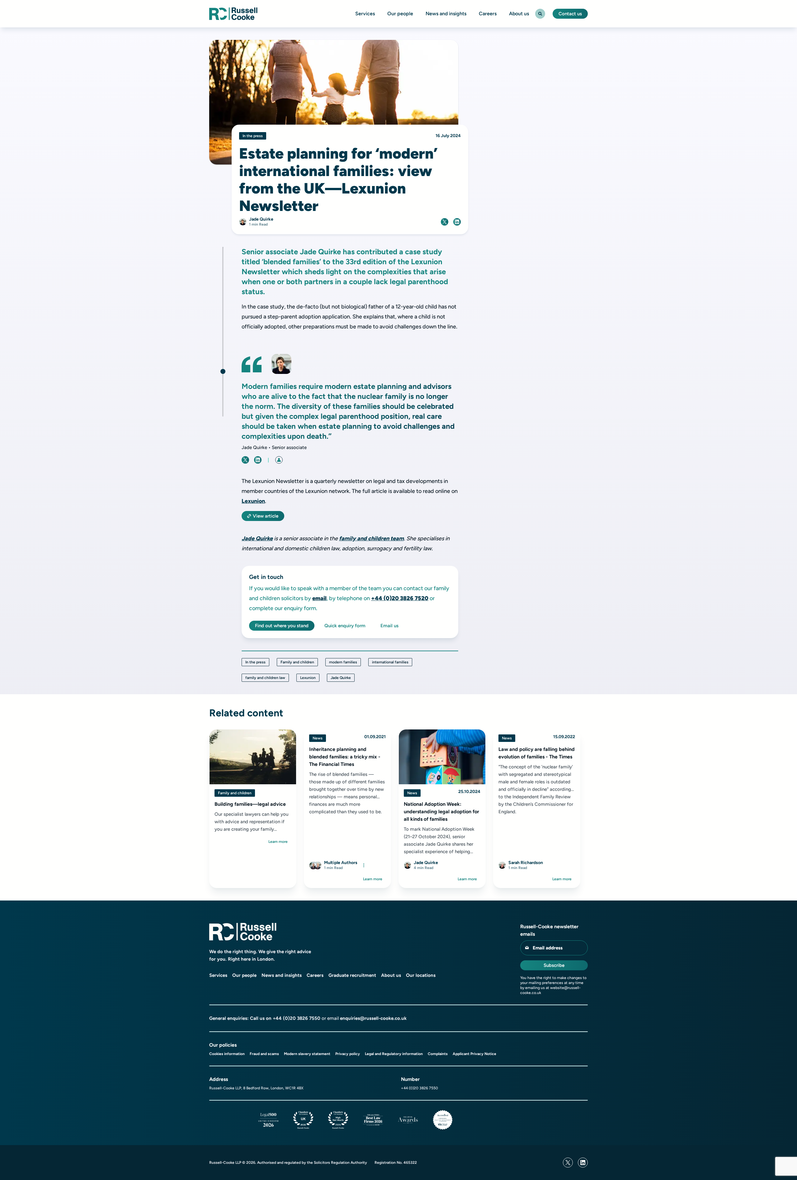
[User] (279, 460)
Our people (400, 13)
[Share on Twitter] (444, 222)
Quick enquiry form (344, 625)
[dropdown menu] (363, 865)
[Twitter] (568, 1163)
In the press (255, 662)
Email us (389, 625)
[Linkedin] (583, 1163)
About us (519, 13)
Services (365, 13)
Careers (488, 13)
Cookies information (227, 1054)
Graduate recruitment (352, 975)
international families (390, 662)
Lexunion (253, 501)
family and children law (265, 678)
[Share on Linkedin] (457, 222)
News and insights (446, 13)
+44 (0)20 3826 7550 (296, 1018)
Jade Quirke (257, 538)
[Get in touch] (222, 371)
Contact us (570, 14)
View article (265, 516)
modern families (343, 662)
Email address (548, 948)
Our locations (421, 975)
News (318, 738)
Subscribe (554, 965)
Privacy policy (347, 1054)
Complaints (438, 1054)
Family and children (297, 662)
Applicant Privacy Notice (474, 1054)
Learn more (278, 841)
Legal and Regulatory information (394, 1054)
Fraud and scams (264, 1054)
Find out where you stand (282, 625)
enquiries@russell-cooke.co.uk (373, 1018)
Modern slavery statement (307, 1054)
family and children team (371, 538)
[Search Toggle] (540, 14)
